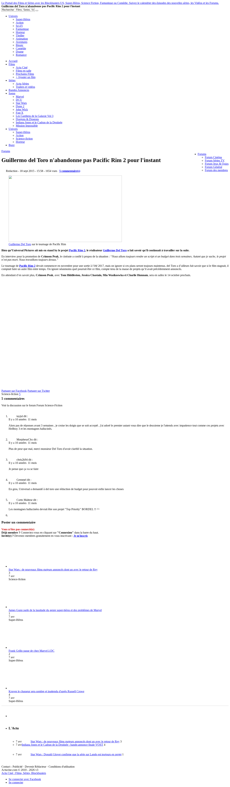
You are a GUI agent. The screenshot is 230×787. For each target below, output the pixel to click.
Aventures (21, 41)
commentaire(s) (69, 170)
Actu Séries (22, 83)
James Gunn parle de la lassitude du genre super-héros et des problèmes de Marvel (55, 610)
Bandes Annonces (19, 90)
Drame (20, 51)
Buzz (12, 145)
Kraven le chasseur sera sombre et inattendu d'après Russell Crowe (46, 691)
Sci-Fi (19, 25)
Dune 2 (20, 106)
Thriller (20, 35)
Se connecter (16, 782)
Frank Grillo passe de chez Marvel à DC (31, 650)
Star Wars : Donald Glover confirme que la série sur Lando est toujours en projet (76, 754)
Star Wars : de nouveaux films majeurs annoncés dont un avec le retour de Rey (53, 569)
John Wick (22, 109)
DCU (19, 99)
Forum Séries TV (215, 160)
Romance (21, 54)
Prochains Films (25, 73)
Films (12, 64)
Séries (12, 80)
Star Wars (21, 103)
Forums (202, 154)
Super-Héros (23, 19)
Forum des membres (216, 170)
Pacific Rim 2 (77, 250)
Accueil (13, 61)
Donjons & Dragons (27, 119)
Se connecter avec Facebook (25, 779)
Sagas (12, 93)
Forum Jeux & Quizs (217, 163)
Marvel (20, 96)
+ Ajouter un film (25, 77)
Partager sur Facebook (14, 390)
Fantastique (22, 29)
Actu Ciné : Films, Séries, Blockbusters (23, 773)
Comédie (21, 48)
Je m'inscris (80, 535)
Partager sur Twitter (38, 390)
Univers (13, 16)
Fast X (19, 112)
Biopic (19, 45)
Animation (22, 38)
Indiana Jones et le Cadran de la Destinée (39, 122)
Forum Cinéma (213, 157)
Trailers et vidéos (25, 86)
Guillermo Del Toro (20, 244)
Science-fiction (24, 138)
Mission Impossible (27, 125)
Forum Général (213, 167)
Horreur (20, 32)
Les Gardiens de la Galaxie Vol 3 (34, 115)
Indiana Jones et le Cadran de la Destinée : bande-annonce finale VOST (62, 744)
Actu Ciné (21, 67)
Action (20, 22)
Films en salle (23, 70)
